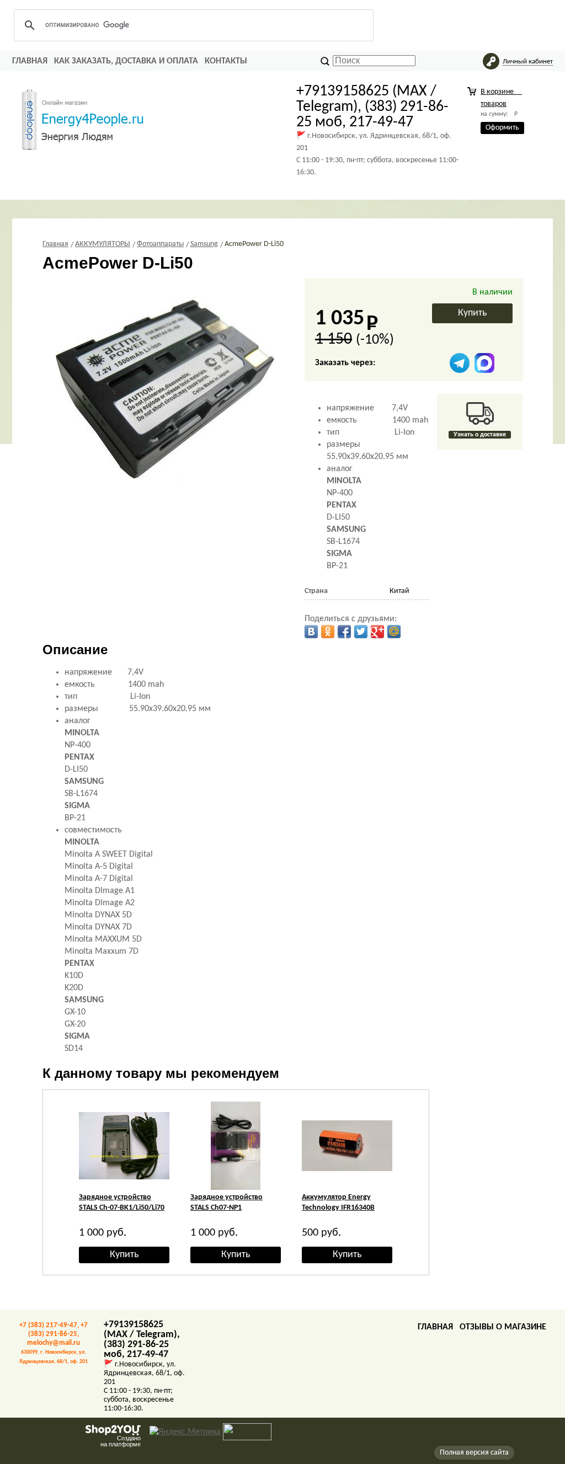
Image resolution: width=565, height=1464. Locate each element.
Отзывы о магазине (503, 1327)
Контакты (226, 61)
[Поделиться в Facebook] (344, 631)
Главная (29, 61)
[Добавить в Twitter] (360, 631)
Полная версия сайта (474, 1453)
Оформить (502, 128)
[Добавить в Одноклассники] (327, 631)
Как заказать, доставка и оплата (126, 61)
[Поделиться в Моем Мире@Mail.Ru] (394, 631)
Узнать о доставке (480, 434)
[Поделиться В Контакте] (311, 631)
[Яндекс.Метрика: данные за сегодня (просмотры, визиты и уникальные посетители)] (185, 1432)
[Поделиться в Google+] (377, 631)
